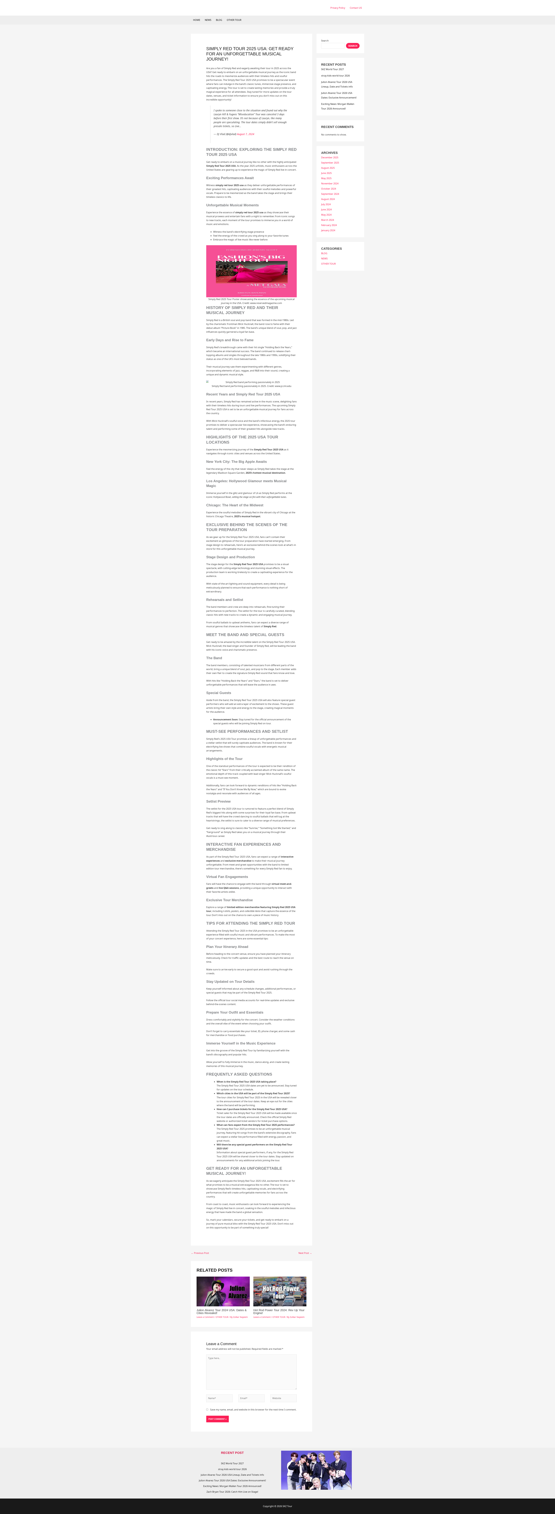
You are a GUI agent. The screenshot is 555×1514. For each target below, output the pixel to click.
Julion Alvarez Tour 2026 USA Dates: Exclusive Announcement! (232, 1480)
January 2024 (328, 230)
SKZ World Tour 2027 (332, 69)
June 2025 (326, 173)
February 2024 (329, 225)
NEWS (208, 20)
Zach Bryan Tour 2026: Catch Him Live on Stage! (232, 1491)
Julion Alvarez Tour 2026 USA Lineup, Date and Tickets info (232, 1474)
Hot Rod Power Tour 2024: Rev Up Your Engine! (279, 1312)
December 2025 (329, 157)
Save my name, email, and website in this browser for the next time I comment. (253, 1409)
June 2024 (326, 209)
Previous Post (200, 1253)
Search (325, 40)
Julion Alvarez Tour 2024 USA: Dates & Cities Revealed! (222, 1312)
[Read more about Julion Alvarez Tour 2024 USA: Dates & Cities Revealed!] (223, 1291)
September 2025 (330, 162)
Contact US (356, 7)
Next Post (305, 1253)
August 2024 (328, 199)
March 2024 (327, 220)
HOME (196, 20)
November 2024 (329, 183)
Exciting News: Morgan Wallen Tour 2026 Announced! (232, 1486)
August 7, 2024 (245, 134)
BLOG (219, 20)
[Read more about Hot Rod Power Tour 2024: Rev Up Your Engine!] (280, 1291)
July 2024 (326, 204)
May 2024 (326, 214)
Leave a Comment (205, 1317)
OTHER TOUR (234, 20)
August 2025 (328, 167)
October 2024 (328, 188)
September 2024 (330, 193)
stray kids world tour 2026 (335, 75)
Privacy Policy (337, 7)
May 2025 (326, 178)
